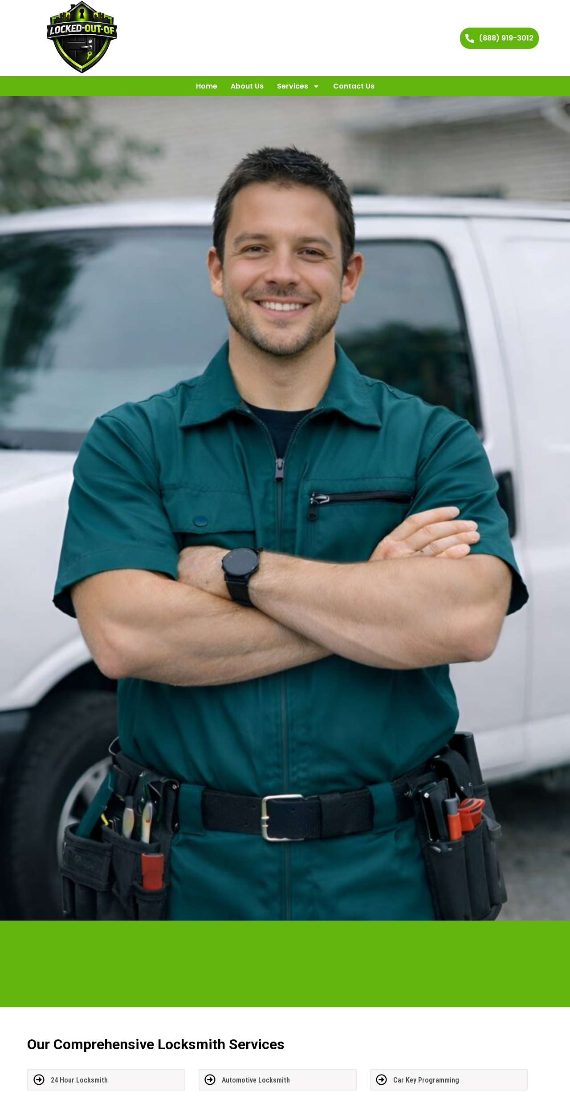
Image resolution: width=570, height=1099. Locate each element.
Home (206, 86)
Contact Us (354, 86)
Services (292, 86)
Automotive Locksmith (256, 1080)
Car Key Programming (426, 1080)
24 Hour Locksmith (79, 1080)
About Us (247, 86)
